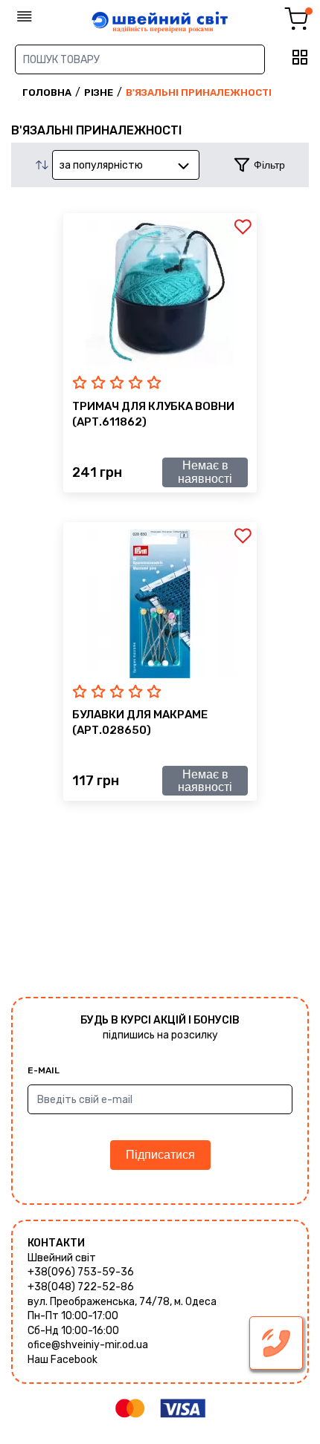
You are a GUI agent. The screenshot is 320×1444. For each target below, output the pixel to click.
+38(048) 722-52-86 (81, 1287)
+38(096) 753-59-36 (81, 1272)
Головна (46, 92)
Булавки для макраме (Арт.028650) (140, 722)
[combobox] (125, 165)
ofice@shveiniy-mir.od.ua (88, 1345)
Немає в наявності (205, 472)
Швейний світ (62, 1258)
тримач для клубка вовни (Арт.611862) (153, 414)
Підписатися (160, 1154)
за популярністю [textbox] (101, 165)
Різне (98, 92)
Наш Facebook (62, 1359)
